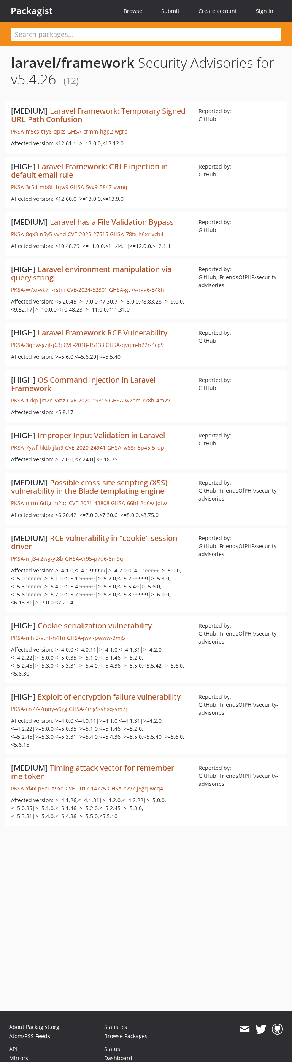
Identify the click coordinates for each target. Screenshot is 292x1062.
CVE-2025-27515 (88, 234)
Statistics (115, 1026)
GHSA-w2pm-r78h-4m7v (139, 400)
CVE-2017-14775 (85, 788)
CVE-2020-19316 (87, 400)
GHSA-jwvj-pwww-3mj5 (96, 637)
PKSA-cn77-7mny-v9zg (39, 708)
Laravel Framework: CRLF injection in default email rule (89, 170)
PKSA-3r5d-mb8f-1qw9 (39, 187)
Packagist (32, 11)
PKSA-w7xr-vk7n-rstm (38, 289)
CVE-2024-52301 (87, 289)
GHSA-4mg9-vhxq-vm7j (98, 708)
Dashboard (118, 1058)
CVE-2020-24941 (85, 447)
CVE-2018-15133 (83, 344)
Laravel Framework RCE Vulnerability (102, 333)
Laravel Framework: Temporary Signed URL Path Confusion (98, 115)
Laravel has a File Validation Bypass (112, 222)
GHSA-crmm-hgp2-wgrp (97, 131)
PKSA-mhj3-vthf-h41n (38, 637)
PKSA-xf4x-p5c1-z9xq (37, 788)
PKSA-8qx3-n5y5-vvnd (38, 234)
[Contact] (244, 1029)
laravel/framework (73, 62)
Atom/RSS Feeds (29, 1036)
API (13, 1048)
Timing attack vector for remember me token (92, 772)
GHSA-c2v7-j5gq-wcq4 (135, 788)
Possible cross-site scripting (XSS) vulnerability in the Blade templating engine (89, 486)
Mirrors (18, 1058)
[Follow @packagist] (261, 1029)
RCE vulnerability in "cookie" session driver (94, 542)
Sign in (264, 10)
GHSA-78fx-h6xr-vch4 (136, 234)
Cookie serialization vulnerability (95, 625)
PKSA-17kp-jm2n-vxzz (38, 400)
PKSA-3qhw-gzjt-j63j (36, 344)
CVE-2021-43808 (89, 503)
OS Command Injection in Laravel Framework (83, 384)
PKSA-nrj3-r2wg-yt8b (37, 558)
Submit (170, 10)
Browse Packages (126, 1036)
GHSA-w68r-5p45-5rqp (135, 447)
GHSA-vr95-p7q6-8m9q (94, 558)
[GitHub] (277, 1029)
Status (112, 1048)
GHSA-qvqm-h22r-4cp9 (135, 344)
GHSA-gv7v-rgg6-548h (136, 289)
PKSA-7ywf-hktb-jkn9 (37, 447)
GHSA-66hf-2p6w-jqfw (139, 503)
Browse (133, 10)
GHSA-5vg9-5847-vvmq (98, 187)
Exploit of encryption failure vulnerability (109, 697)
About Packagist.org (34, 1026)
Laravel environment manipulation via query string (91, 273)
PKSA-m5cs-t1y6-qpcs (38, 131)
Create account (217, 10)
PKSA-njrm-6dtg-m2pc (39, 503)
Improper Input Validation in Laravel (101, 435)
